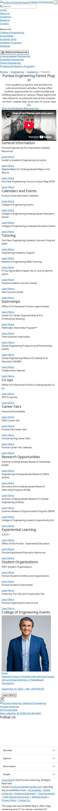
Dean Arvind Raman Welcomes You (20, 108)
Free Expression (46, 793)
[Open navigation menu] (55, 2)
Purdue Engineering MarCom (26, 786)
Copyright (7, 780)
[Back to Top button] (2, 699)
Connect (4, 23)
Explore (7, 758)
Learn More (8, 156)
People (6, 774)
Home (3, 10)
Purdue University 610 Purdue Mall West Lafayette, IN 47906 (13, 710)
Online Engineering (10, 62)
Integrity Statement (25, 793)
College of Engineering (41, 2)
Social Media (6, 36)
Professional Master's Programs (17, 66)
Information (9, 766)
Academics (5, 16)
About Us (5, 13)
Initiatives (5, 46)
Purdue (4, 71)
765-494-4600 (34, 713)
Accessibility (34, 790)
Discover (7, 750)
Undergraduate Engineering (15, 56)
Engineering (17, 71)
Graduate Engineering (12, 59)
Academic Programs (11, 42)
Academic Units (8, 39)
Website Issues (40, 796)
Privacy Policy (9, 800)
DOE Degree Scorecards (16, 796)
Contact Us (24, 800)
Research (5, 20)
